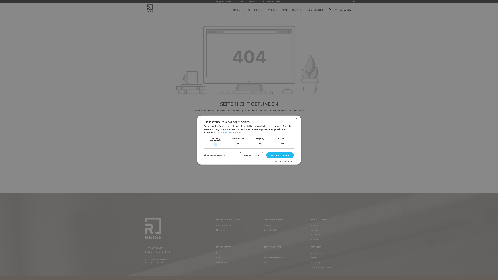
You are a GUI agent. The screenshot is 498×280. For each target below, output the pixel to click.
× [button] (297, 119)
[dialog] (249, 140)
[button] (214, 155)
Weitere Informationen (233, 132)
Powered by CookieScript (284, 162)
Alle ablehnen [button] (251, 155)
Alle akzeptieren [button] (280, 155)
